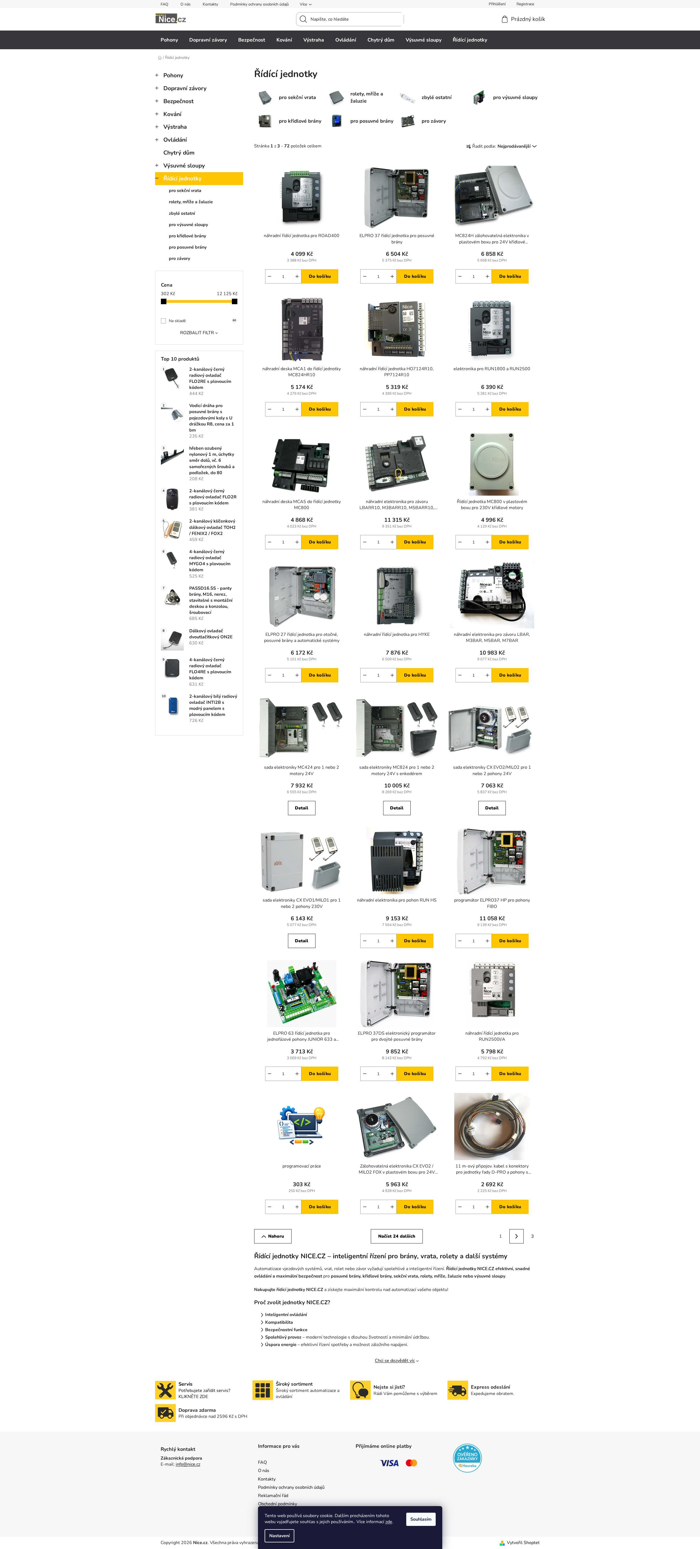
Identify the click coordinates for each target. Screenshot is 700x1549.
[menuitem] (169, 40)
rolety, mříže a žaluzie (191, 202)
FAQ (164, 4)
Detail (301, 808)
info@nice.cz (188, 1464)
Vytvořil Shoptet (523, 1543)
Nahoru (276, 1236)
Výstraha (175, 127)
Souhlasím (421, 1519)
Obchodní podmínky (277, 1504)
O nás (185, 4)
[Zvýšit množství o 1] (297, 276)
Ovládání (175, 140)
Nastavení (279, 1536)
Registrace (525, 4)
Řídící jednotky (182, 178)
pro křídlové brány (187, 236)
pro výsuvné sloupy (188, 225)
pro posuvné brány (188, 247)
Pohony (173, 75)
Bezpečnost (178, 101)
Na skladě (202, 320)
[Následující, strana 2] (516, 1236)
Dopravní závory (185, 88)
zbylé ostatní (182, 213)
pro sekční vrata (185, 191)
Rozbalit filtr (197, 333)
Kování (172, 114)
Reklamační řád (273, 1496)
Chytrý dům (178, 152)
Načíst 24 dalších (396, 1236)
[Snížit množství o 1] (269, 276)
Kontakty (210, 4)
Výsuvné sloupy (184, 165)
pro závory (179, 259)
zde (388, 1522)
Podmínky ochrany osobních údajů (259, 4)
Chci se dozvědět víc (395, 1361)
